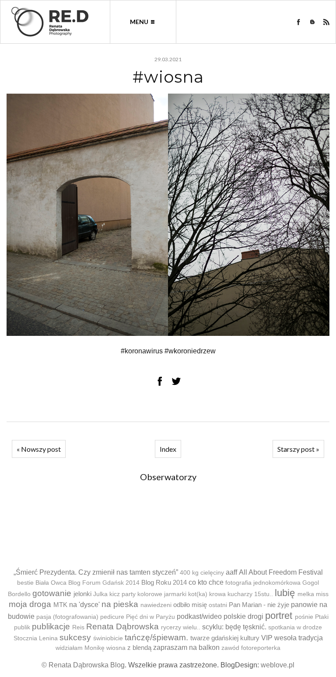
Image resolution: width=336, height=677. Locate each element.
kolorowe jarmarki (161, 594)
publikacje (51, 626)
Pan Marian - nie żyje (259, 604)
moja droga (30, 604)
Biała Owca (50, 582)
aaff (231, 572)
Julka (100, 594)
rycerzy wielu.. (180, 627)
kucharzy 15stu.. (250, 594)
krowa (217, 594)
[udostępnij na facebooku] (159, 381)
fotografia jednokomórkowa (263, 582)
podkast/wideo (199, 616)
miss (322, 594)
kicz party (122, 594)
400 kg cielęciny (202, 572)
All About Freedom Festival (281, 572)
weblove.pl (277, 665)
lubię (285, 592)
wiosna (116, 648)
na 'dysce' (84, 604)
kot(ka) (197, 594)
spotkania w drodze (295, 627)
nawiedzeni (156, 605)
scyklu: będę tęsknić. (234, 627)
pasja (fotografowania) (67, 617)
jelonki (82, 593)
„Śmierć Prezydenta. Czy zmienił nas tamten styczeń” (96, 572)
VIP (267, 638)
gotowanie (51, 593)
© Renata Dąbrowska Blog (83, 665)
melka (306, 594)
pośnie (304, 617)
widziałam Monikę (80, 648)
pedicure (112, 617)
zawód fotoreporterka (250, 648)
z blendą (139, 647)
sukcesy (75, 637)
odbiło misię (190, 604)
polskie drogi (243, 616)
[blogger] (312, 21)
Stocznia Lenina (36, 638)
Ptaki (322, 617)
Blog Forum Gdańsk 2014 (104, 582)
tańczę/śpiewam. (156, 637)
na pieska (120, 604)
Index (168, 449)
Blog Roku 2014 (164, 582)
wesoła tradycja (298, 638)
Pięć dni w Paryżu (150, 617)
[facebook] (298, 21)
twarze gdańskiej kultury (224, 638)
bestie (25, 582)
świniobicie (108, 638)
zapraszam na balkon (186, 647)
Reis (78, 627)
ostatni (218, 605)
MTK (60, 604)
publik (22, 627)
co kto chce (206, 582)
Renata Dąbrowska (122, 626)
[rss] (326, 21)
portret (278, 615)
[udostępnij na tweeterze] (176, 381)
